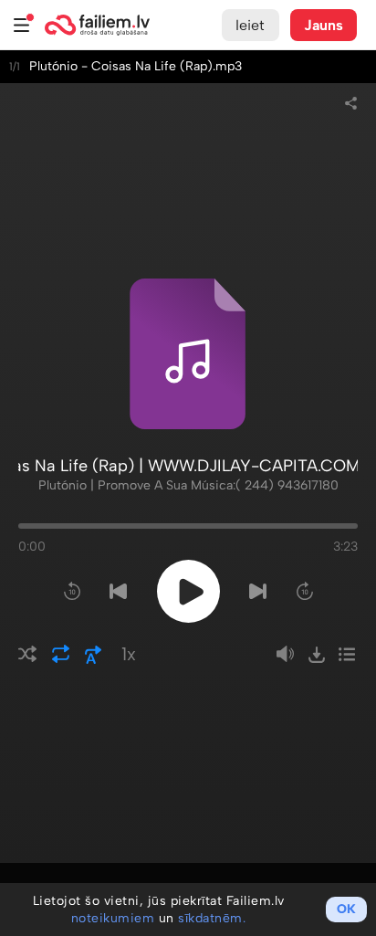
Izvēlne (22, 25)
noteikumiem (113, 918)
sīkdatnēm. (211, 918)
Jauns (324, 25)
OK (346, 909)
